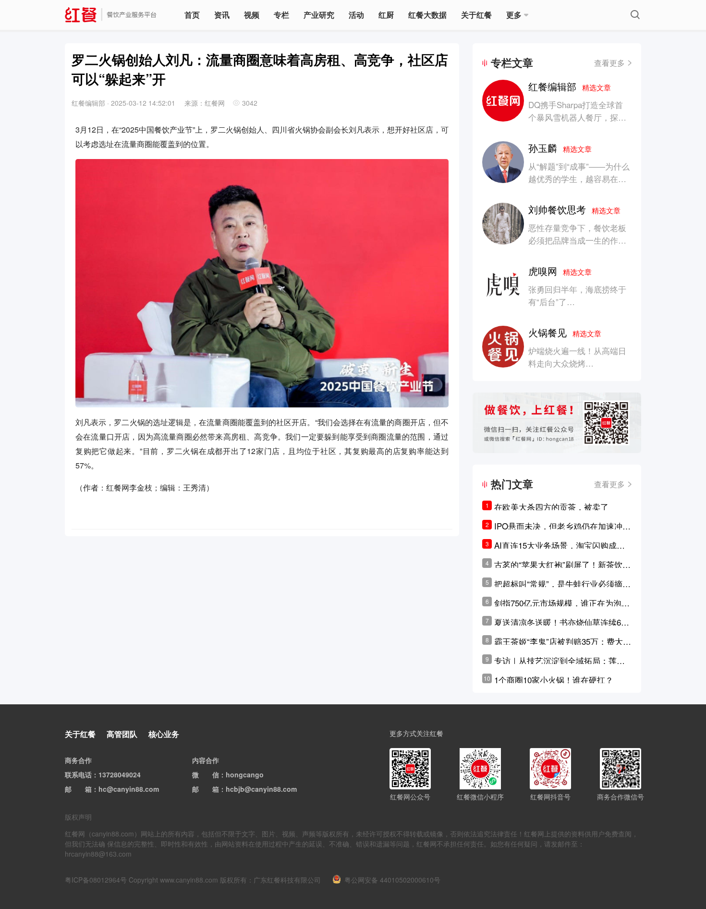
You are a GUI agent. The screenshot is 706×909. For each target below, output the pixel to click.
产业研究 (319, 14)
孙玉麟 (560, 148)
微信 (212, 774)
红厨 (386, 14)
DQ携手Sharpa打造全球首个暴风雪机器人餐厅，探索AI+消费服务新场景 (577, 116)
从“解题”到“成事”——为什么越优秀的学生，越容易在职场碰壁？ (579, 178)
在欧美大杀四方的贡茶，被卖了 (551, 507)
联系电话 (78, 774)
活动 (356, 14)
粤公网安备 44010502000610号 (392, 879)
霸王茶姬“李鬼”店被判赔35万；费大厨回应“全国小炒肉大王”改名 (562, 641)
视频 (251, 14)
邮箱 (85, 789)
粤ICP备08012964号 (96, 879)
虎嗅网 (560, 271)
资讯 (222, 14)
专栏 (281, 14)
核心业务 (163, 733)
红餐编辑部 (569, 86)
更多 (514, 14)
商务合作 (78, 760)
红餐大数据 (427, 14)
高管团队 (122, 733)
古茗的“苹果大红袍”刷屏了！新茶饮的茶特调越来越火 (562, 564)
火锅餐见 (564, 332)
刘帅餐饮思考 (574, 209)
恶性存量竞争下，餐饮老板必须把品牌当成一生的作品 (577, 233)
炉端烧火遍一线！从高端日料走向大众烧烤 (577, 356)
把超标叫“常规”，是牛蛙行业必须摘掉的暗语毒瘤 (562, 583)
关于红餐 (476, 14)
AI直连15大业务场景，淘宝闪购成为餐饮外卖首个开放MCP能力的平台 (559, 545)
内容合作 (205, 760)
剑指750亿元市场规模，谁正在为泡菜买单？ (562, 603)
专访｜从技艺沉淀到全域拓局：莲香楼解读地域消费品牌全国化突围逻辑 (559, 660)
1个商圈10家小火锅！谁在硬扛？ (553, 680)
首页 (192, 14)
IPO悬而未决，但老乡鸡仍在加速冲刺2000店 (562, 526)
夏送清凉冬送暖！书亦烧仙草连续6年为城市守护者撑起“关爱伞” (561, 622)
